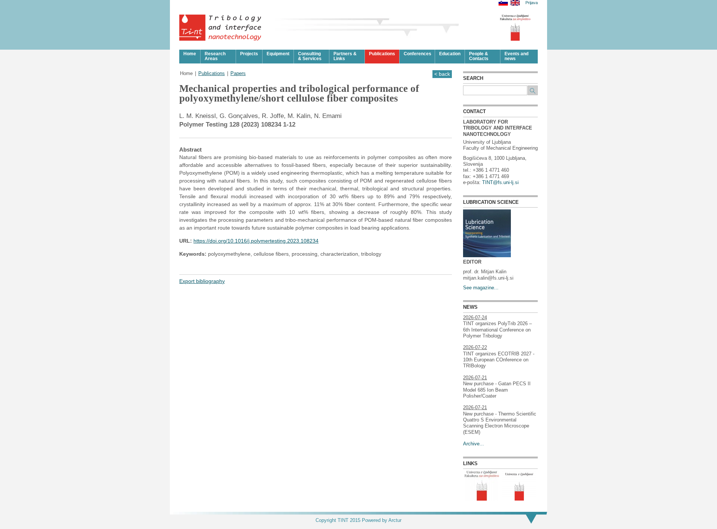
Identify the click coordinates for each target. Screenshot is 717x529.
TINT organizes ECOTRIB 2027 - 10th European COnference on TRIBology (498, 360)
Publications (211, 73)
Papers (238, 73)
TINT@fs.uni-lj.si (500, 182)
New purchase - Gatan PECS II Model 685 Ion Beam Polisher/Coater (497, 390)
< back (442, 74)
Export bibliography (202, 281)
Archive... (473, 443)
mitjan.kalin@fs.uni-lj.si (488, 278)
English (515, 3)
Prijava (531, 3)
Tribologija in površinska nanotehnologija (220, 28)
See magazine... (481, 287)
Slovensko (503, 3)
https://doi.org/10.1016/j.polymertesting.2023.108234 (256, 241)
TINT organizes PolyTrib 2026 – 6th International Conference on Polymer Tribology (497, 330)
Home (186, 73)
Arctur (394, 520)
